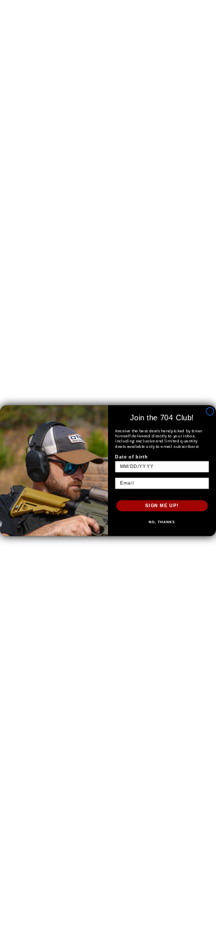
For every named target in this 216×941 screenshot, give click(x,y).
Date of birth (131, 456)
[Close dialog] (209, 411)
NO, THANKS (162, 522)
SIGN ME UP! (162, 505)
